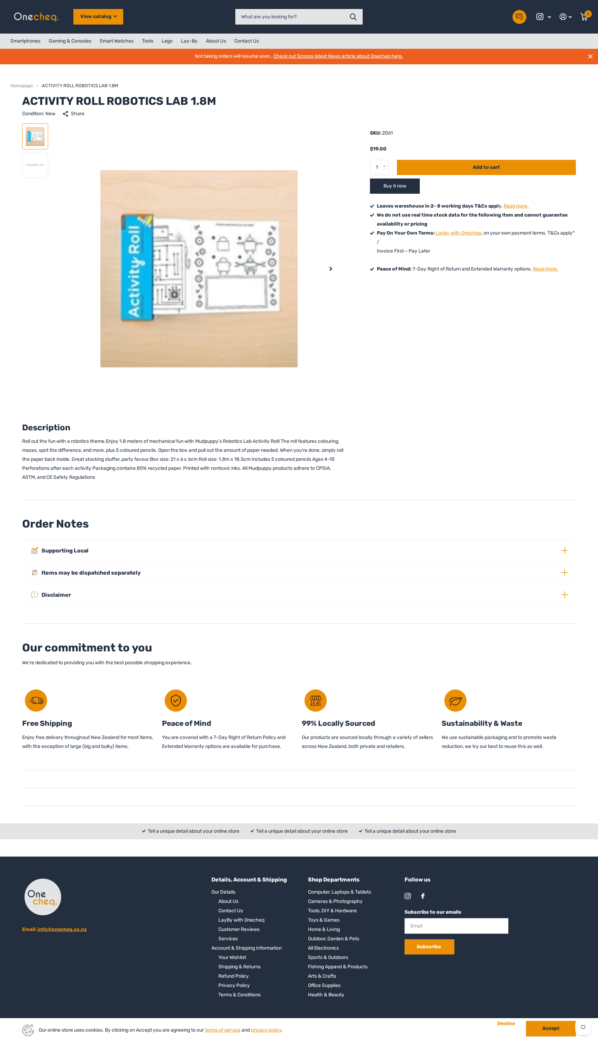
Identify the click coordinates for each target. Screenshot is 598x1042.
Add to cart (486, 167)
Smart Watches (117, 41)
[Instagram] (408, 896)
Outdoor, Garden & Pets (333, 939)
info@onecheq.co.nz (62, 929)
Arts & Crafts (322, 976)
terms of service (223, 1030)
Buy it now (394, 186)
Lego (167, 41)
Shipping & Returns (239, 967)
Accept (551, 1028)
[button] (330, 269)
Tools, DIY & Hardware (332, 911)
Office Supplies (324, 985)
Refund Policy (233, 976)
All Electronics (323, 948)
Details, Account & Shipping (249, 879)
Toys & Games (323, 920)
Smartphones (25, 41)
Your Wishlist (232, 957)
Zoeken (353, 17)
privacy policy (266, 1030)
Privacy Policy (234, 985)
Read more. (516, 206)
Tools (147, 41)
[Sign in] (566, 17)
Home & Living (324, 929)
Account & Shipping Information (246, 948)
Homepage (21, 85)
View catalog (96, 16)
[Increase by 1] (386, 161)
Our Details (223, 892)
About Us (216, 41)
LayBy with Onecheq (241, 920)
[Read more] (543, 17)
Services (228, 939)
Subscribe (429, 947)
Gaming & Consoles (70, 41)
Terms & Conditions (239, 995)
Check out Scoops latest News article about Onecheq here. (338, 56)
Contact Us (246, 41)
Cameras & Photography (335, 901)
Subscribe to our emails (433, 912)
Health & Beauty (326, 995)
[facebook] (423, 896)
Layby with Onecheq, (459, 233)
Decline (506, 1023)
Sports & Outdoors (328, 957)
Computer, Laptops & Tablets (339, 892)
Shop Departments (334, 879)
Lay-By (189, 41)
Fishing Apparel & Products (338, 967)
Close (590, 56)
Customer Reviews (239, 929)
